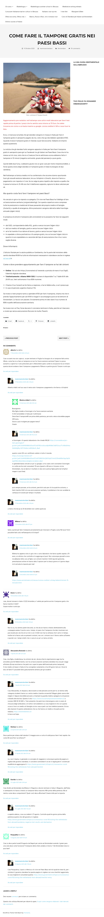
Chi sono (8, 6)
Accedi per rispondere (10, 371)
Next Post (63, 338)
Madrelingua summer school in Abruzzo (44, 6)
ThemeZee (27, 913)
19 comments (75, 48)
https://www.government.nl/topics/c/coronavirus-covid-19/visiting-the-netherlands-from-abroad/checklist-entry (38, 876)
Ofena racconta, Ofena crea (14, 16)
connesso (15, 896)
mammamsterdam (46, 48)
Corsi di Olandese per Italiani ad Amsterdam (77, 16)
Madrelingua (21, 6)
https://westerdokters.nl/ (22, 711)
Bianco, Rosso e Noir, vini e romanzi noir (44, 16)
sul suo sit (7, 258)
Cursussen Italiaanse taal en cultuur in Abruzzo (21, 11)
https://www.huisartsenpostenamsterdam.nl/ (48, 698)
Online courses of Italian (13, 21)
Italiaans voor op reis (49, 11)
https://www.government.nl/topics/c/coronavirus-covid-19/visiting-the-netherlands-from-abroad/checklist (37, 765)
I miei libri (64, 11)
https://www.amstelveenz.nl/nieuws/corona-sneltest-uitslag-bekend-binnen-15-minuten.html (40, 581)
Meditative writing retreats (71, 6)
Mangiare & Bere (77, 11)
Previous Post (12, 338)
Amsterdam (62, 48)
